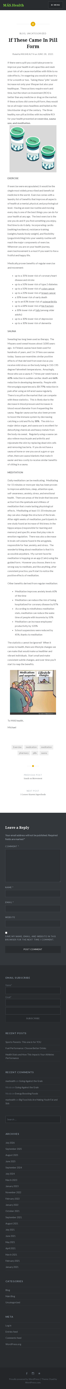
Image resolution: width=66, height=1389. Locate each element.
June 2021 (11, 1236)
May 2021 (10, 1242)
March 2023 (11, 1180)
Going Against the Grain (31, 1081)
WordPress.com (33, 1382)
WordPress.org (13, 1344)
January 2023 (12, 1186)
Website (10, 917)
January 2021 (12, 1267)
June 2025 (11, 1161)
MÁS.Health (13, 5)
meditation (46, 747)
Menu (57, 5)
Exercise (17, 747)
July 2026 (10, 1142)
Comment (12, 846)
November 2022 (13, 1192)
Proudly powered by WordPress (24, 1379)
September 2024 (14, 1167)
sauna (44, 753)
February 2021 (13, 1261)
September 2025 (14, 1149)
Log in (8, 1325)
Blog (23, 33)
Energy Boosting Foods (26, 1093)
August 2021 (12, 1223)
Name (9, 887)
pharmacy (24, 753)
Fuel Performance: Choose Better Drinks (26, 1048)
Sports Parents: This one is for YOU (23, 1042)
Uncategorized (36, 33)
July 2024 (10, 1173)
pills (35, 753)
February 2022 (13, 1198)
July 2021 (10, 1229)
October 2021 (12, 1211)
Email (9, 902)
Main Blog (10, 1296)
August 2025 (12, 1155)
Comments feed (13, 1338)
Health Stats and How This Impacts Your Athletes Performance (30, 1056)
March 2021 (11, 1254)
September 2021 (14, 1217)
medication (31, 747)
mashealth (27, 54)
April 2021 (11, 1248)
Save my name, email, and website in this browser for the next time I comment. (30, 938)
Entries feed (12, 1331)
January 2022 (12, 1205)
